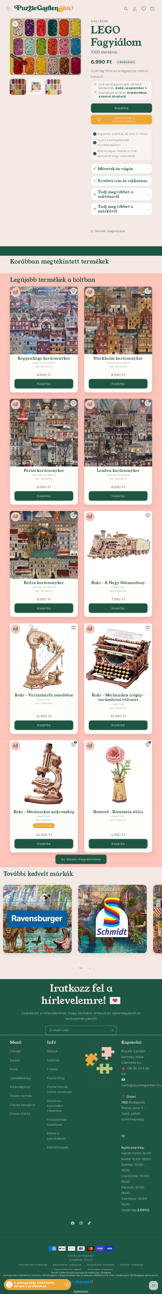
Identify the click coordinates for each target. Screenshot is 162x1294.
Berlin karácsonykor (44, 582)
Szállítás (53, 1060)
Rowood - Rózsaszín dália (118, 812)
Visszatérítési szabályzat (57, 1122)
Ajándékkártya (20, 1078)
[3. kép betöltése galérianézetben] (53, 87)
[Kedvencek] (143, 8)
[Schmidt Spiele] (112, 919)
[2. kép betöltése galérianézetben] (35, 87)
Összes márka (20, 1113)
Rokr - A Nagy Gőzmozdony (118, 582)
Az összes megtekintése (81, 859)
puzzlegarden (86, 1255)
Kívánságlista (20, 1087)
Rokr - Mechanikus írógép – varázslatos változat (118, 697)
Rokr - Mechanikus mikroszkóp (43, 812)
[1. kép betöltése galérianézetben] (18, 87)
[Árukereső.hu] (81, 1284)
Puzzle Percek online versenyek (59, 1089)
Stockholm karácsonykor (118, 358)
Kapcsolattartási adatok (68, 1269)
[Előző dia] (72, 968)
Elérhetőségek (57, 1147)
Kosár (14, 1069)
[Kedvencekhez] (73, 291)
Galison (99, 21)
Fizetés (52, 1069)
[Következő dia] (89, 968)
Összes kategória (22, 1105)
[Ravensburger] (37, 919)
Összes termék (21, 1096)
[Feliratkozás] (112, 1030)
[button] (8, 8)
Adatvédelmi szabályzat (67, 1264)
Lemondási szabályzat (100, 1269)
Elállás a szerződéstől (56, 1136)
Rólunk (52, 1051)
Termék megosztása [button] (110, 231)
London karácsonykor (118, 470)
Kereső (15, 1060)
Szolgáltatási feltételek (101, 1264)
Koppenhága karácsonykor (44, 358)
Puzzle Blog (56, 1078)
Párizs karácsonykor (44, 470)
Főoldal (15, 1051)
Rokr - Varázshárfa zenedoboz (44, 695)
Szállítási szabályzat (131, 1264)
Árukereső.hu (81, 1291)
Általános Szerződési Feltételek (55, 1106)
